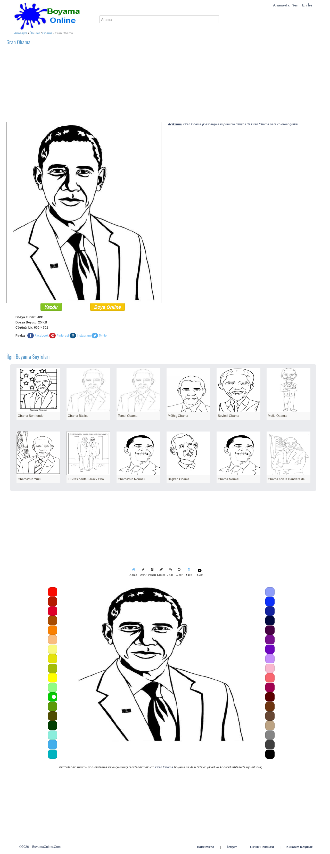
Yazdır (51, 307)
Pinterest (62, 335)
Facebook (41, 335)
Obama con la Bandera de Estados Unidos (298, 479)
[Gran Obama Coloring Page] (83, 212)
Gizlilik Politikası (262, 847)
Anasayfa (281, 5)
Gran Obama (164, 767)
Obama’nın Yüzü (29, 479)
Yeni (296, 5)
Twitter (103, 335)
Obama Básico (78, 416)
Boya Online (107, 307)
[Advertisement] (161, 86)
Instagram (84, 335)
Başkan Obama (178, 479)
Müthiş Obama (178, 416)
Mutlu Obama (277, 416)
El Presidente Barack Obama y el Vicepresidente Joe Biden (109, 479)
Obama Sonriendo (31, 416)
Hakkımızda (205, 847)
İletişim (232, 847)
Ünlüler (35, 33)
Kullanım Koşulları (299, 847)
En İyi (307, 5)
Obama (47, 33)
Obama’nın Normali (131, 479)
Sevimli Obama (228, 416)
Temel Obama (127, 416)
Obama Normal (228, 479)
